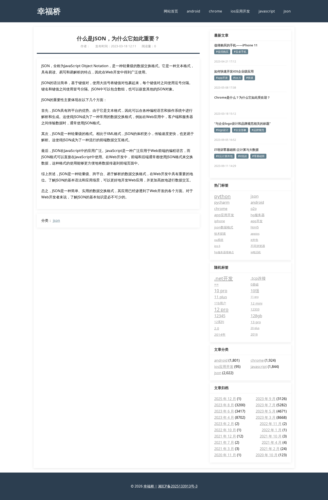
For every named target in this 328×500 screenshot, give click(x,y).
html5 (255, 227)
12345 (219, 315)
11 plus (220, 296)
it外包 (254, 240)
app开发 (257, 221)
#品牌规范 (258, 130)
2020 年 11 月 (225, 454)
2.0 (216, 328)
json (287, 11)
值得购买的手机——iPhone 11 (235, 45)
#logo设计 (222, 130)
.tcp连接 (258, 278)
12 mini (256, 303)
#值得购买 (222, 52)
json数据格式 (223, 227)
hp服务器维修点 (224, 252)
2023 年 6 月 (224, 411)
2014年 (220, 334)
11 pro (255, 297)
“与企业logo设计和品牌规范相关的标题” (242, 123)
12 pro (221, 309)
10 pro (220, 291)
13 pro (256, 322)
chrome (215, 11)
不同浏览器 (258, 246)
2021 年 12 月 (225, 436)
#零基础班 (258, 156)
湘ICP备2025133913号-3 (177, 486)
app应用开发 (224, 214)
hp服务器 (258, 215)
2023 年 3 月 (266, 417)
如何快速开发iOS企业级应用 (234, 71)
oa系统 (218, 240)
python (222, 196)
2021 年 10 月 (271, 436)
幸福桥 (49, 11)
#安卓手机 (240, 52)
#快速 (249, 78)
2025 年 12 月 (225, 398)
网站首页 (171, 11)
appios (255, 234)
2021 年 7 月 (224, 442)
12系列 (219, 322)
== (216, 284)
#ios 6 (237, 78)
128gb (256, 315)
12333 (255, 309)
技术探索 (220, 234)
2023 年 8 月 (224, 404)
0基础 (255, 284)
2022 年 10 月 (225, 429)
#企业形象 (240, 130)
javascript (267, 11)
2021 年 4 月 (272, 442)
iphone (219, 221)
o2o (254, 208)
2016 (254, 334)
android (193, 11)
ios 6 (217, 246)
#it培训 (242, 156)
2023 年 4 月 (224, 417)
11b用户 (220, 303)
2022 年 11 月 (271, 423)
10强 (255, 290)
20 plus (255, 328)
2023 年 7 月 (266, 404)
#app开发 (222, 78)
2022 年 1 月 (272, 429)
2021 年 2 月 (270, 448)
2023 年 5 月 (266, 411)
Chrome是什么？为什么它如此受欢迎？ (242, 97)
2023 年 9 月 (266, 398)
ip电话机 (256, 252)
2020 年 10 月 (267, 454)
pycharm (222, 202)
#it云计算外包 (224, 156)
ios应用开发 (240, 11)
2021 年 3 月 (224, 448)
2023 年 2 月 (224, 423)
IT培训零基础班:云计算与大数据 (236, 149)
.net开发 (223, 278)
